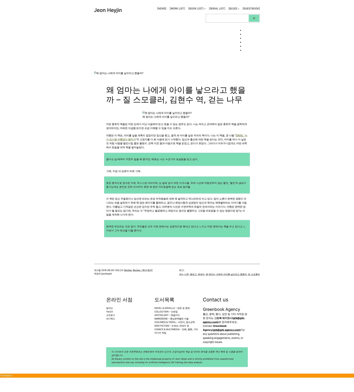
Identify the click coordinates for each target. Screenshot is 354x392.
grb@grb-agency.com (226, 329)
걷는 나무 (184, 274)
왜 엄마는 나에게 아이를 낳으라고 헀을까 (226, 274)
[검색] (254, 18)
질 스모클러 (254, 274)
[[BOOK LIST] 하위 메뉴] (205, 8)
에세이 (201, 274)
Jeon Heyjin (108, 10)
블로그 (193, 274)
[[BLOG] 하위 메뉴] (238, 8)
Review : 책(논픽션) (143, 270)
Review (128, 270)
